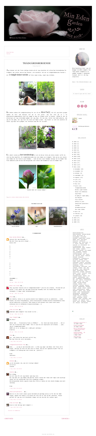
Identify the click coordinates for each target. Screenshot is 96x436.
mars (76, 211)
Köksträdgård (76, 265)
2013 (75, 162)
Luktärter (80, 267)
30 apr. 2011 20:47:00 (16, 282)
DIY (10, 197)
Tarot (84, 290)
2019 (75, 150)
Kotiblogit (82, 262)
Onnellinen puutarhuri (81, 203)
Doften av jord (79, 201)
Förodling (81, 250)
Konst (87, 261)
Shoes (13, 197)
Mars (88, 267)
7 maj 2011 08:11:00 (16, 407)
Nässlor (74, 273)
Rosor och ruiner (15, 285)
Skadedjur (87, 285)
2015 (75, 158)
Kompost (83, 261)
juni (76, 181)
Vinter (90, 298)
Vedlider (85, 297)
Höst (84, 254)
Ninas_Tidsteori (76, 271)
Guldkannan (78, 251)
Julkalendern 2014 (85, 258)
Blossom (88, 238)
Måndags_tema (86, 269)
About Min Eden (10, 52)
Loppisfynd (75, 267)
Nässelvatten (88, 271)
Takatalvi (80, 290)
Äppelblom (78, 302)
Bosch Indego (84, 239)
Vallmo (74, 297)
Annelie (12, 372)
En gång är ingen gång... (82, 195)
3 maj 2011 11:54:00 (16, 399)
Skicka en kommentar (14, 410)
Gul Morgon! (78, 197)
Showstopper (75, 285)
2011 (75, 167)
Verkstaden (18, 197)
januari (77, 215)
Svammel (87, 289)
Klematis (78, 261)
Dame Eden (81, 243)
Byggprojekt (75, 242)
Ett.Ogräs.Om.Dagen (77, 246)
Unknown (12, 361)
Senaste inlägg (9, 418)
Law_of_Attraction (76, 266)
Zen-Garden (83, 301)
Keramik (74, 261)
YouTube (77, 205)
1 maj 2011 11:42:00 (16, 357)
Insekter (82, 255)
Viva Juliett (79, 199)
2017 (75, 154)
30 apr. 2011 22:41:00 (16, 306)
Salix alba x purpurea (81, 282)
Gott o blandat (88, 250)
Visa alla (89, 339)
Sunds (74, 289)
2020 (75, 148)
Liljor (89, 266)
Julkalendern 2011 (76, 258)
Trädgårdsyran (83, 294)
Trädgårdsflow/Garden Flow (17, 344)
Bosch (78, 239)
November (82, 271)
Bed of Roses (80, 235)
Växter (27, 197)
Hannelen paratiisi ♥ (80, 322)
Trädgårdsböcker (76, 293)
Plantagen (75, 277)
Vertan (80, 298)
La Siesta (81, 265)
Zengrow (89, 301)
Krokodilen (75, 263)
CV (73, 243)
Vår (24, 197)
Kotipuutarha (87, 262)
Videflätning (85, 298)
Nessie (86, 270)
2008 (75, 222)
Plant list (8, 53)
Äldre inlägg (65, 418)
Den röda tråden (80, 209)
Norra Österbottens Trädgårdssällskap (79, 329)
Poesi (87, 277)
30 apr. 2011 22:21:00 (16, 293)
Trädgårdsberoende (80, 188)
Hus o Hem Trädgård (77, 254)
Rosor (79, 281)
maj (76, 183)
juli (76, 179)
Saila (11, 296)
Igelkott (87, 254)
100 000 (80, 118)
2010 (75, 218)
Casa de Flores (85, 242)
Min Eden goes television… (84, 126)
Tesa (11, 335)
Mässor (74, 270)
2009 (75, 220)
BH (84, 235)
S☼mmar (74, 282)
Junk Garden (75, 259)
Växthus (74, 301)
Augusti (74, 235)
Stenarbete (88, 286)
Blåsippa (74, 239)
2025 (75, 141)
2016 (75, 156)
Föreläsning (75, 250)
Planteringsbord (81, 277)
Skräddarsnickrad (80, 207)
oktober (77, 173)
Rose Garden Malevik (16, 237)
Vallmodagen (79, 297)
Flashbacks (88, 247)
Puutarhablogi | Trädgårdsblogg (83, 278)
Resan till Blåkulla (81, 191)
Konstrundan (75, 262)
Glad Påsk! (78, 193)
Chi (90, 242)
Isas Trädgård (14, 317)
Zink (73, 302)
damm (86, 243)
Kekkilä (85, 259)
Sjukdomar (81, 285)
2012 (75, 165)
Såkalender (75, 290)
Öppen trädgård (84, 302)
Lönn (84, 267)
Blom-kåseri (75, 238)
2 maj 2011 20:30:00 (16, 368)
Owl (73, 274)
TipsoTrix (88, 290)
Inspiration (87, 255)
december (77, 169)
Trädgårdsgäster (84, 293)
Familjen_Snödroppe (77, 247)
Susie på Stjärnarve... (17, 391)
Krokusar (81, 263)
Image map (78, 255)
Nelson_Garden (80, 270)
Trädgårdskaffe (76, 294)
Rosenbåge (75, 281)
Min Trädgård (75, 269)
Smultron (75, 286)
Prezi (74, 278)
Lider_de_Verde (84, 266)
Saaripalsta (77, 336)
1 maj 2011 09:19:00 (16, 341)
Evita (83, 246)
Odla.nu (79, 273)
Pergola (83, 274)
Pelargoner (78, 274)
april (76, 186)
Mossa (81, 269)
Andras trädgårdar (77, 234)
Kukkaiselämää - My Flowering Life (79, 333)
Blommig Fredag (82, 238)
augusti (77, 177)
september (78, 175)
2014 (75, 160)
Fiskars (83, 247)
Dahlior (76, 243)
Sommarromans (81, 286)
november (77, 171)
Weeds (78, 301)
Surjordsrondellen (81, 289)
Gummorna (84, 251)
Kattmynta (81, 259)
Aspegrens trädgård (86, 234)
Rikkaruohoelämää (79, 325)
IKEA (73, 255)
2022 (75, 144)
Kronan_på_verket (87, 263)
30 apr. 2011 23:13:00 (16, 332)
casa (80, 242)
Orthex (89, 273)
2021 (75, 146)
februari (77, 213)
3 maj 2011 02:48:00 (16, 388)
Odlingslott (84, 273)
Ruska (87, 281)
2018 (75, 152)
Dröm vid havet (14, 309)
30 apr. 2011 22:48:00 (16, 314)
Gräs (74, 251)
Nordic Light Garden (81, 189)
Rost (83, 281)
